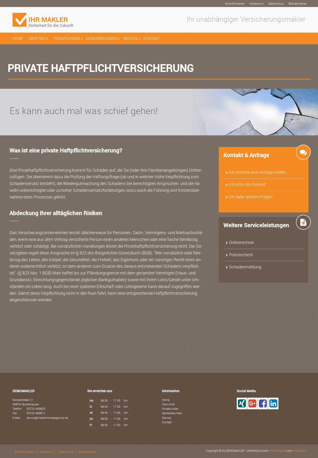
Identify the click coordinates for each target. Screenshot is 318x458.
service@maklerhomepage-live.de (47, 418)
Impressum (256, 3)
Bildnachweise (297, 3)
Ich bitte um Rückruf (247, 184)
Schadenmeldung (245, 267)
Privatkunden (67, 38)
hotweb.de (298, 450)
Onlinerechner (241, 242)
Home (17, 38)
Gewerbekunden (102, 38)
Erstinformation (235, 3)
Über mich (38, 38)
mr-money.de (278, 450)
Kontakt (151, 38)
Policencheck (241, 254)
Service (130, 38)
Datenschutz (276, 3)
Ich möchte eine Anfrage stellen (257, 172)
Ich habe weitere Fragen (251, 196)
